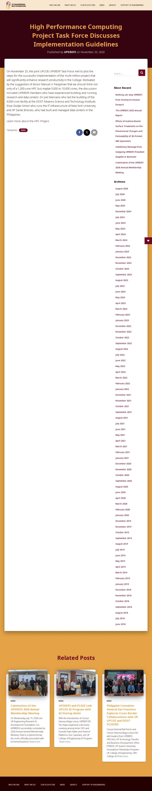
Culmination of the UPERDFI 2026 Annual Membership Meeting (129, 167)
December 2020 (123, 463)
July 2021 (120, 423)
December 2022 (123, 326)
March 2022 (121, 377)
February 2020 (122, 509)
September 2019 (123, 538)
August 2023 (121, 280)
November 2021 (123, 400)
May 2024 (120, 228)
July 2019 (120, 549)
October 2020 (122, 475)
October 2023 (122, 268)
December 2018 (123, 589)
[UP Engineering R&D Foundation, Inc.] (16, 5)
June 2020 (120, 492)
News (102, 5)
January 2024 (122, 251)
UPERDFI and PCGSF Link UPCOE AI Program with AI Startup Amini (75, 709)
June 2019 (120, 555)
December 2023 (123, 257)
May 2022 (120, 366)
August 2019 (121, 543)
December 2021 (123, 394)
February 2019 (122, 578)
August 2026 (121, 188)
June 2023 (120, 291)
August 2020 (121, 486)
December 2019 (123, 521)
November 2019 (123, 526)
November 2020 (123, 469)
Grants (112, 5)
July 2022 (120, 354)
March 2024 (121, 240)
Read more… (36, 741)
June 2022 (120, 360)
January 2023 (122, 320)
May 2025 (120, 205)
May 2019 (120, 561)
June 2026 (120, 200)
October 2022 (122, 337)
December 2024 (123, 211)
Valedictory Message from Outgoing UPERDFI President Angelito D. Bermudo (129, 151)
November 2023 (123, 263)
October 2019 (122, 532)
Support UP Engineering (132, 5)
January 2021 (122, 458)
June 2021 (120, 429)
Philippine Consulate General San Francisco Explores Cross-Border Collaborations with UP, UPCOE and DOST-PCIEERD (122, 715)
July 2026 (120, 194)
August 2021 (121, 417)
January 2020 (122, 515)
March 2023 (121, 308)
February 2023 (122, 314)
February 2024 (122, 245)
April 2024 (120, 234)
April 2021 (120, 440)
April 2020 (120, 498)
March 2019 (121, 572)
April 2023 (120, 303)
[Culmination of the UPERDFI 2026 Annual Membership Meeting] (28, 682)
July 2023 (120, 286)
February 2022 (122, 383)
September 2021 (123, 412)
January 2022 (122, 389)
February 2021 (122, 452)
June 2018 (120, 624)
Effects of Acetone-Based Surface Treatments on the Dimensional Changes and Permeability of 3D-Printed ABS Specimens (129, 131)
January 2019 (122, 584)
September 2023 (123, 274)
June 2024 (120, 222)
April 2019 (120, 566)
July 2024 (120, 217)
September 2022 (123, 343)
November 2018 (123, 595)
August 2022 (121, 349)
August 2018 (121, 612)
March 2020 (121, 503)
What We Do (70, 5)
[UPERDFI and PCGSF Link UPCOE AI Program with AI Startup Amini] (75, 682)
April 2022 (120, 372)
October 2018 (122, 601)
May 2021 (120, 435)
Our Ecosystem (87, 5)
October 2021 (122, 406)
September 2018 (123, 607)
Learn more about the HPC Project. (28, 121)
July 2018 (120, 618)
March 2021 (121, 446)
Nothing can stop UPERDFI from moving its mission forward (128, 99)
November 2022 (123, 331)
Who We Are (54, 5)
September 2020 (123, 480)
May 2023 (120, 297)
